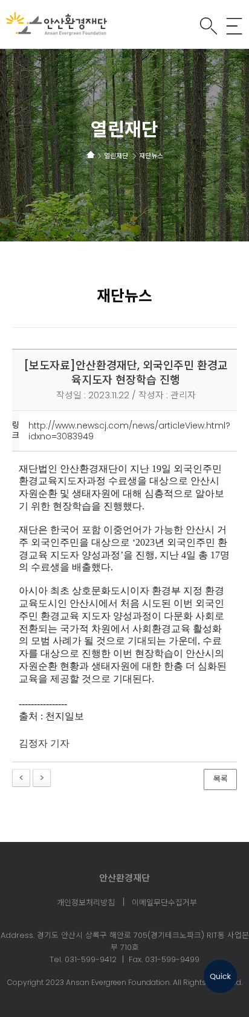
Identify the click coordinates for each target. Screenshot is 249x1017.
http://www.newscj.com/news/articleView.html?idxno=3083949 (129, 430)
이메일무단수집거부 (164, 903)
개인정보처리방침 (86, 903)
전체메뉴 (234, 26)
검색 (208, 26)
